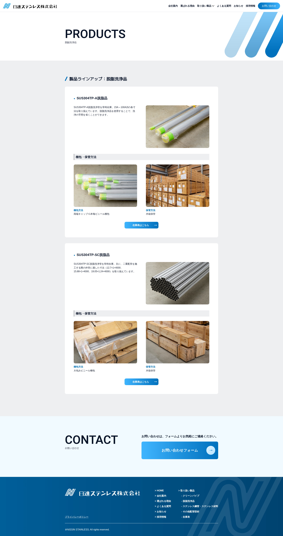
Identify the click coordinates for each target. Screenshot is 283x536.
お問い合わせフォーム (180, 450)
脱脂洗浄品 (189, 501)
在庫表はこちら (141, 225)
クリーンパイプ (191, 495)
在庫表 (186, 517)
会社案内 (173, 6)
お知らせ (238, 6)
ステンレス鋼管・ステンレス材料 (200, 506)
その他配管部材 (191, 511)
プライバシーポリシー (76, 517)
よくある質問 (224, 6)
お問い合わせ (269, 6)
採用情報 (250, 6)
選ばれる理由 (187, 6)
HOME (160, 490)
